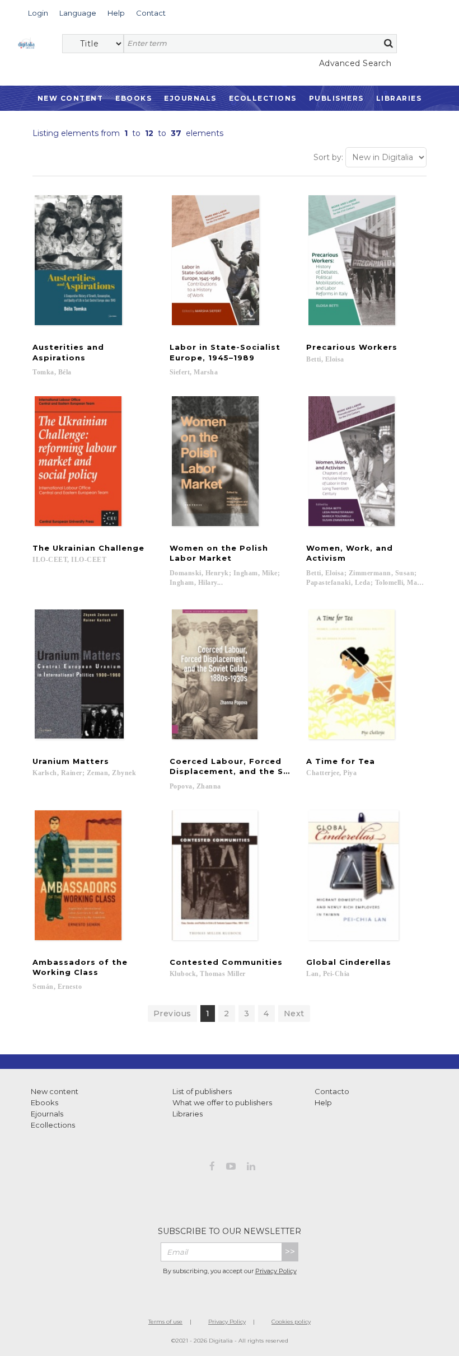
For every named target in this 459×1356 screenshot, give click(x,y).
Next (294, 1013)
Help (323, 1102)
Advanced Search (355, 63)
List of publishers (202, 1091)
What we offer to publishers (222, 1102)
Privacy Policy (276, 1271)
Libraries (399, 98)
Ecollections (263, 98)
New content (54, 1091)
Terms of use (165, 1321)
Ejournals (190, 98)
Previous (172, 1013)
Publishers (336, 98)
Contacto (332, 1091)
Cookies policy (291, 1321)
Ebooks (133, 98)
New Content (71, 98)
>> (290, 1251)
